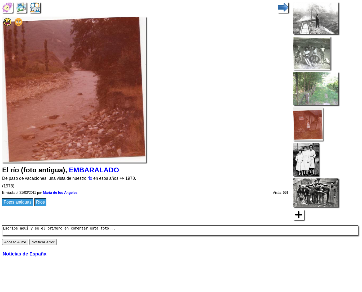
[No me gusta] (19, 24)
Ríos (40, 202)
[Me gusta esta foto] (7, 24)
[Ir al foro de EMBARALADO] (35, 7)
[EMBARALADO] (7, 7)
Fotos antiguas (18, 202)
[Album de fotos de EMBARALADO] (21, 7)
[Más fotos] (298, 214)
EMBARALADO (94, 170)
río (89, 178)
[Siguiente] (283, 7)
